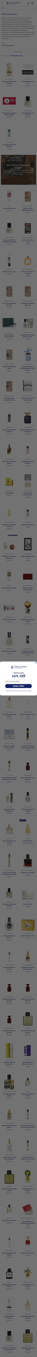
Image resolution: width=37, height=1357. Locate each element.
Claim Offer (18, 686)
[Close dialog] (36, 663)
